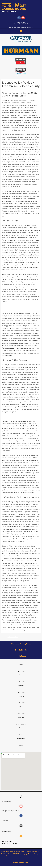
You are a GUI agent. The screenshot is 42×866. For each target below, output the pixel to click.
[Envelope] (21, 806)
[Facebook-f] (19, 17)
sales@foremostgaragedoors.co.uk (23, 27)
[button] (21, 30)
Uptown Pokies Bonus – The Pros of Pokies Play (17, 416)
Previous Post (13, 637)
